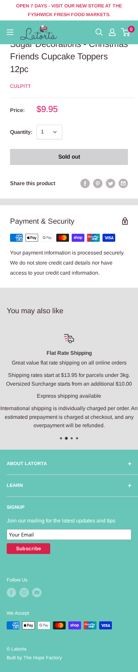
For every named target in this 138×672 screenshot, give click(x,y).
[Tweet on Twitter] (110, 183)
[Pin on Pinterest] (97, 183)
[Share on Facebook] (85, 183)
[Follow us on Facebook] (11, 592)
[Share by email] (123, 183)
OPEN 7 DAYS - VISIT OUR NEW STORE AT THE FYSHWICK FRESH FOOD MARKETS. (69, 10)
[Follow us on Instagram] (24, 592)
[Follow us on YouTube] (37, 592)
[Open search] (99, 32)
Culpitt (20, 86)
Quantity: (21, 132)
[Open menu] (10, 32)
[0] (126, 32)
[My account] (112, 32)
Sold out (69, 157)
